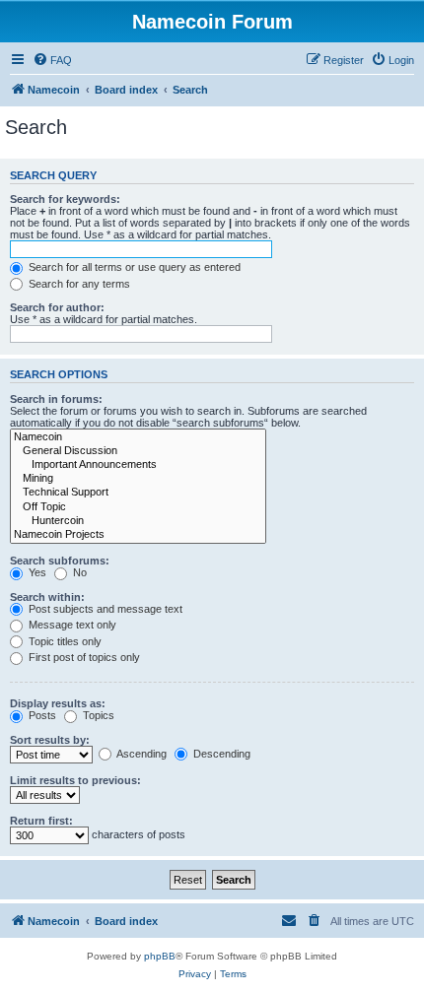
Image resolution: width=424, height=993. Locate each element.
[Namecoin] (138, 437)
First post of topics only (83, 657)
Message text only (71, 624)
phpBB (160, 956)
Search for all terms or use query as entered (133, 267)
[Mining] (138, 479)
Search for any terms (78, 284)
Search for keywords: (65, 199)
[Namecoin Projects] (138, 535)
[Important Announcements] (138, 465)
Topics (97, 715)
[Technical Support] (138, 492)
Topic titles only (64, 641)
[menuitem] (52, 60)
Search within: (47, 597)
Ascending (140, 754)
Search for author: (57, 307)
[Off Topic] (138, 507)
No (78, 572)
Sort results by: (50, 740)
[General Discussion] (138, 451)
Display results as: (58, 703)
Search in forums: (56, 399)
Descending (220, 754)
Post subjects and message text (104, 609)
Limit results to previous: (75, 780)
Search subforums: (59, 560)
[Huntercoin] (138, 521)
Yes (36, 572)
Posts (41, 715)
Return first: (41, 821)
